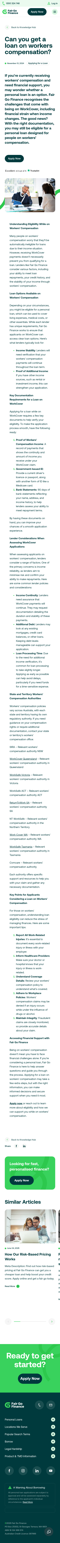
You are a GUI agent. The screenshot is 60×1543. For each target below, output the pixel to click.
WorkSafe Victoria (20, 775)
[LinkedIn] (36, 1470)
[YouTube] (50, 1470)
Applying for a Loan (38, 63)
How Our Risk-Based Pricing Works (28, 1256)
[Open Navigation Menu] (55, 12)
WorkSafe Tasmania (21, 846)
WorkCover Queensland (23, 758)
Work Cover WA (19, 834)
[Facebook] (9, 1470)
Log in (55, 3)
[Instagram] (23, 1470)
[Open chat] (49, 1532)
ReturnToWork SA (20, 802)
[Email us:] (50, 1405)
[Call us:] (39, 1405)
